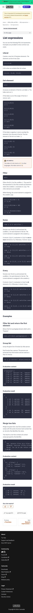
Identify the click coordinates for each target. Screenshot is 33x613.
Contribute (4, 557)
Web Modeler (5, 572)
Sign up (6, 1)
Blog (2, 577)
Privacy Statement (6, 589)
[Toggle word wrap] (26, 244)
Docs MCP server (6, 543)
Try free (3, 538)
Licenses (3, 594)
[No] (10, 506)
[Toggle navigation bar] (3, 7)
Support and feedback (7, 540)
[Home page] (4, 22)
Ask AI (27, 6)
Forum (3, 555)
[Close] (32, 2)
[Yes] (5, 506)
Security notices (5, 597)
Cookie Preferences (7, 591)
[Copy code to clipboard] (29, 63)
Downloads (4, 569)
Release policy (5, 579)
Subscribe (4, 560)
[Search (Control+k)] (19, 7)
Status (3, 574)
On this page (7, 33)
